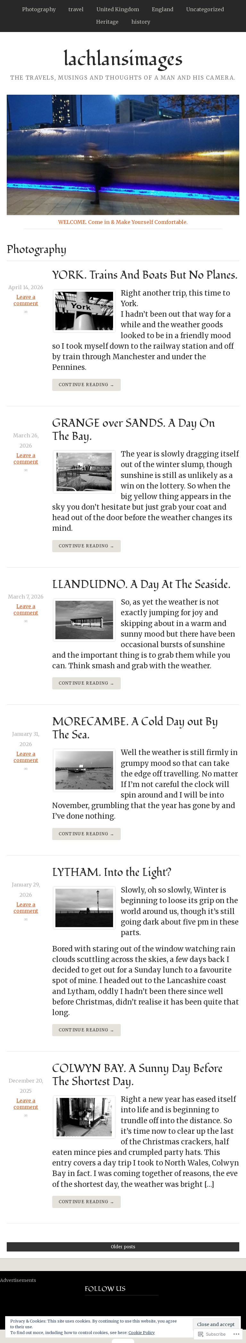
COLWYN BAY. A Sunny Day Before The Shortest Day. (137, 1075)
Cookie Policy (141, 1332)
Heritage (107, 22)
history (140, 22)
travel (76, 9)
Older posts (123, 1247)
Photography (39, 9)
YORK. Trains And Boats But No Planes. (145, 275)
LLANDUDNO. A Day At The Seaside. (141, 584)
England (162, 9)
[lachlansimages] (123, 155)
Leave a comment (25, 300)
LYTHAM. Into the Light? (111, 872)
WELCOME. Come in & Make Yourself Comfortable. (123, 222)
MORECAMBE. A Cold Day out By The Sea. (135, 728)
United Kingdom (117, 9)
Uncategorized (205, 9)
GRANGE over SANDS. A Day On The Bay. (133, 430)
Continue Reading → (86, 384)
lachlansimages (123, 59)
